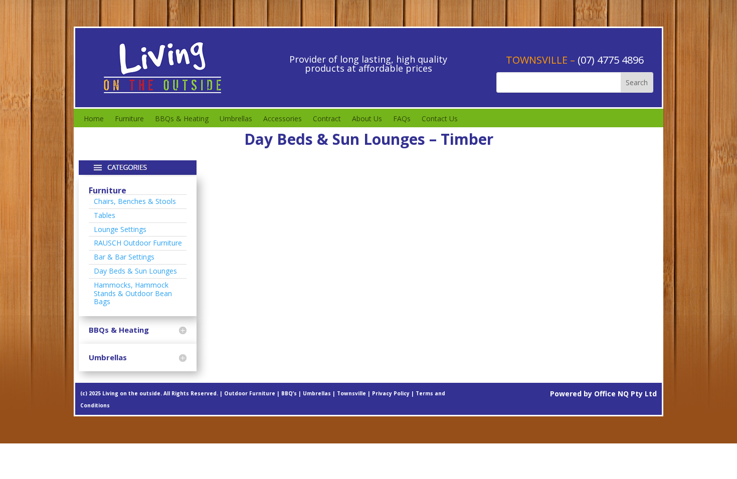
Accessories (282, 119)
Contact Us (440, 119)
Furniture (129, 119)
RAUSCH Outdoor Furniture (138, 243)
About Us (367, 119)
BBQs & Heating (182, 119)
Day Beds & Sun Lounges (135, 271)
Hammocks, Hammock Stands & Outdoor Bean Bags (133, 293)
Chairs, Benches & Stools (135, 201)
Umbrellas (236, 119)
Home (94, 119)
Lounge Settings (120, 229)
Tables (104, 215)
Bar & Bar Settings (124, 257)
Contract (327, 119)
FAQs (402, 119)
